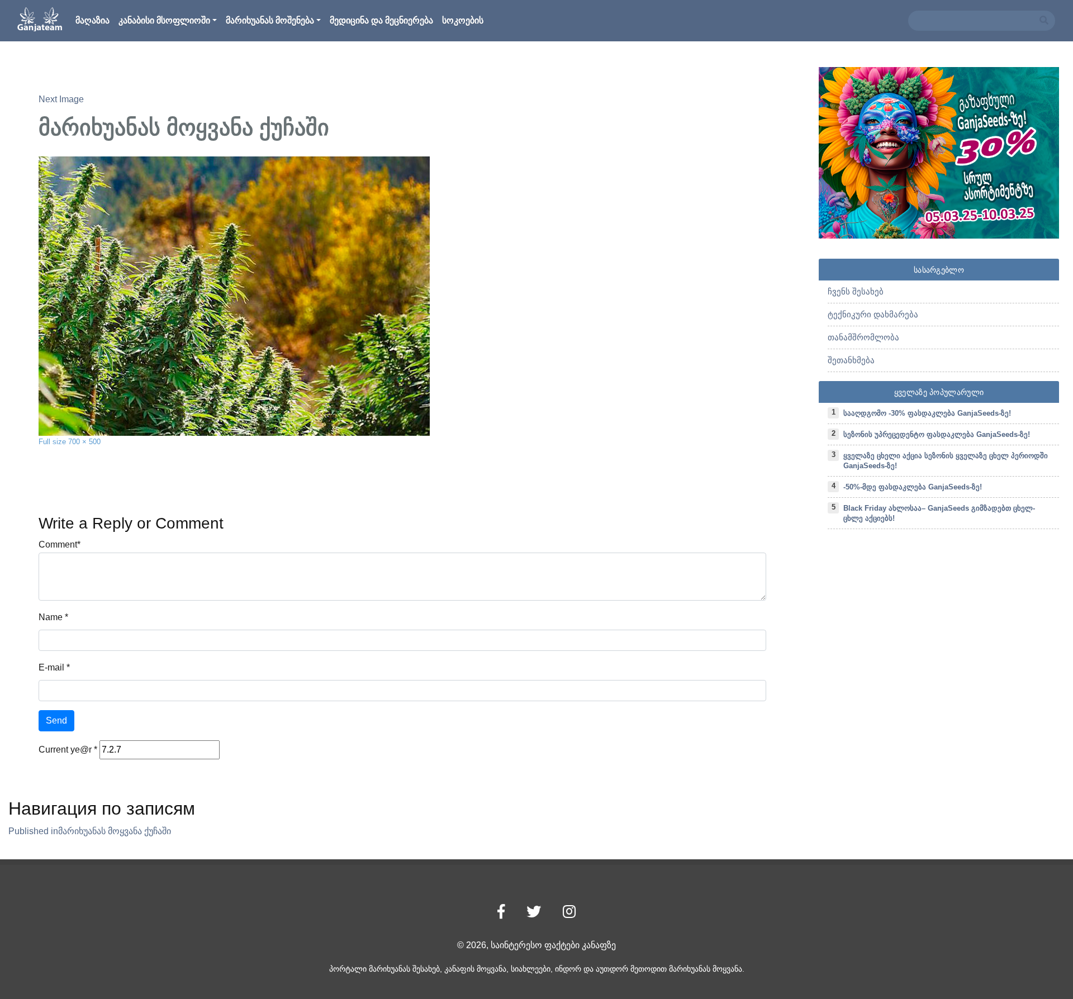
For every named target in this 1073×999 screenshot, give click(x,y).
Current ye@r (68, 749)
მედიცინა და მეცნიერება (381, 20)
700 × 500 (84, 441)
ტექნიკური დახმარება (873, 314)
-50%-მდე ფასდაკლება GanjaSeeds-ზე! (912, 487)
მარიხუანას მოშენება (270, 20)
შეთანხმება (851, 360)
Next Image (61, 99)
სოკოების (462, 20)
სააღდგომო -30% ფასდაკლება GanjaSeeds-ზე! (927, 413)
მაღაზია (92, 20)
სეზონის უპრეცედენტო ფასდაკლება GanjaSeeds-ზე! (936, 434)
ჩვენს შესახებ (856, 291)
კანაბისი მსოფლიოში (164, 20)
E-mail (51, 667)
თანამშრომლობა (863, 337)
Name (51, 617)
